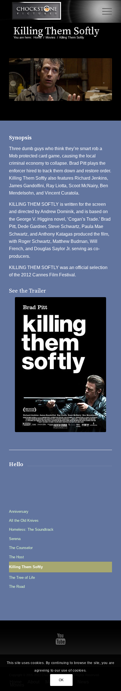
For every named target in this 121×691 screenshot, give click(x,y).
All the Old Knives (24, 520)
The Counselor (21, 548)
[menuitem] (104, 11)
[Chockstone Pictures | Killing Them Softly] (60, 364)
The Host (16, 557)
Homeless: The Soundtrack (31, 529)
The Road (17, 586)
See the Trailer (27, 291)
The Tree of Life (22, 577)
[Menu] (104, 11)
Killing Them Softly (56, 31)
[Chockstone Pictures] (50, 11)
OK (61, 680)
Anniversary (18, 511)
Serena (15, 539)
